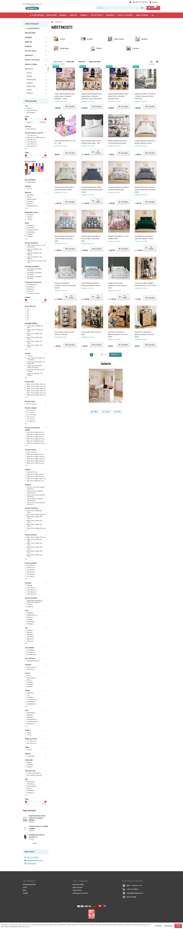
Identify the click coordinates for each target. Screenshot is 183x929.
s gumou (30, 291)
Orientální (31, 784)
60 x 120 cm (31, 414)
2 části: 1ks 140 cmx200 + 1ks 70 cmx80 (36, 358)
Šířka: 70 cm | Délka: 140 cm (36, 478)
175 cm (30, 356)
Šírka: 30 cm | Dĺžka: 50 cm (35, 481)
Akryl (29, 197)
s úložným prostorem (34, 773)
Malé (29, 762)
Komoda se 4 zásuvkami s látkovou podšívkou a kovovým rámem (117, 334)
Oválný (30, 619)
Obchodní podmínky (29, 884)
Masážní (30, 634)
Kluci (29, 675)
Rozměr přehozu (31, 535)
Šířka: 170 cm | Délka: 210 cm (34, 540)
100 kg (30, 214)
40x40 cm (31, 567)
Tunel (30, 604)
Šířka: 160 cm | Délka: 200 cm (36, 395)
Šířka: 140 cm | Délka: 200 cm (34, 511)
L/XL (29, 735)
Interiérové (31, 667)
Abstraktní (31, 713)
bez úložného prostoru (34, 775)
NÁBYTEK (73, 15)
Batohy (30, 632)
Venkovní (31, 669)
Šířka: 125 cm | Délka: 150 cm (36, 384)
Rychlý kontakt (31, 863)
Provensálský (32, 786)
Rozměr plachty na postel (34, 133)
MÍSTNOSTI (29, 69)
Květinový (31, 723)
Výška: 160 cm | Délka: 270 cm (35, 330)
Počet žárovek (30, 306)
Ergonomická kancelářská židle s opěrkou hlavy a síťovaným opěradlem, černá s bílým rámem (91, 96)
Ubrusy (30, 641)
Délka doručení (77, 887)
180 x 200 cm (32, 146)
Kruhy (30, 606)
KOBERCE (83, 15)
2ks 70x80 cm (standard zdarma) (34, 269)
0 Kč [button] (153, 8)
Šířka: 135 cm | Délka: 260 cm (34, 338)
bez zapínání (31, 654)
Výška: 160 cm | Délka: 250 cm (35, 326)
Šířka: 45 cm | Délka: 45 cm (36, 439)
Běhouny (30, 639)
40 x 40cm (31, 565)
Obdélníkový (32, 615)
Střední (30, 764)
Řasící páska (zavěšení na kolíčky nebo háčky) (34, 601)
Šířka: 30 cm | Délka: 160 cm (36, 459)
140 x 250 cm (32, 590)
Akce (30, 108)
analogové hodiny (33, 660)
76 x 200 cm (31, 421)
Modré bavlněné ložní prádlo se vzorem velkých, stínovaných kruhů (65, 238)
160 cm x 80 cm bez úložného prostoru (36, 495)
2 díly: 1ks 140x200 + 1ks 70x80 (34, 250)
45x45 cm (31, 572)
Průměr (27, 297)
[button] (158, 8)
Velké (30, 767)
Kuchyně (29, 76)
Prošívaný (30, 225)
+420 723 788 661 (32, 857)
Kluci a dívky (31, 678)
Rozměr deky (29, 382)
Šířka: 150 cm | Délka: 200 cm (36, 390)
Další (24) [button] (114, 355)
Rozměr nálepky (31, 408)
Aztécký (30, 715)
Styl (26, 779)
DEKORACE (110, 15)
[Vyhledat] (142, 8)
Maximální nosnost (31, 212)
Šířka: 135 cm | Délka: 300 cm (34, 346)
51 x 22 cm (31, 412)
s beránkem (31, 704)
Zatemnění (29, 760)
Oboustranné (32, 284)
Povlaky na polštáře (32, 266)
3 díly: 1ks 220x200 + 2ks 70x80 (34, 257)
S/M (29, 732)
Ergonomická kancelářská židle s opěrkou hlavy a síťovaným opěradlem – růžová (65, 96)
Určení (27, 673)
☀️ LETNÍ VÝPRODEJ (37, 15)
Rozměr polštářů (31, 563)
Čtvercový (31, 621)
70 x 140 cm (31, 741)
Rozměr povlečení (31, 243)
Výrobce (28, 126)
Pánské (30, 684)
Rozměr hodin (30, 401)
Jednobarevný (33, 721)
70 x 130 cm (31, 587)
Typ (26, 106)
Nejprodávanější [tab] (95, 62)
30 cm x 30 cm (32, 404)
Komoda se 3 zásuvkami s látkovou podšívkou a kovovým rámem (144, 334)
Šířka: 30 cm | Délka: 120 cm (36, 456)
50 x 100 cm (31, 410)
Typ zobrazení (30, 658)
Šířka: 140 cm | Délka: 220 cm (36, 514)
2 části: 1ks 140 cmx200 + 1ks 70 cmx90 (36, 362)
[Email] (130, 2)
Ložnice (29, 73)
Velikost (28, 470)
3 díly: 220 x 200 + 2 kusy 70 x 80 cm (36, 261)
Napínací (30, 289)
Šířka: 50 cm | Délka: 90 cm (36, 476)
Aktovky (30, 630)
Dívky (29, 680)
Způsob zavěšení (31, 598)
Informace (29, 881)
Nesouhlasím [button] (168, 926)
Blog (24, 890)
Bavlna (30, 203)
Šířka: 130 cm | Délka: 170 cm (36, 386)
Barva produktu (30, 162)
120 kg (30, 219)
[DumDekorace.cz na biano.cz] (91, 914)
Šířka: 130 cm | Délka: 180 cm (36, 388)
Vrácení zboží (77, 890)
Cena (27, 116)
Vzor (26, 710)
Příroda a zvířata (32, 230)
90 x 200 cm (31, 139)
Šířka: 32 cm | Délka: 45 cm (35, 463)
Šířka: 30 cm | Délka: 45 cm (35, 454)
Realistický (31, 232)
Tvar (26, 610)
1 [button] (92, 355)
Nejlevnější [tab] (70, 62)
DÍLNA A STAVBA (142, 15)
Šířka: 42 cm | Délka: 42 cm (35, 436)
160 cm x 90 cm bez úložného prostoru (36, 503)
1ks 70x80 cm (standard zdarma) (34, 273)
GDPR (25, 887)
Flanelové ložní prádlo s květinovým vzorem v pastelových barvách (65, 285)
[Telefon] (124, 889)
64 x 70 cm (31, 417)
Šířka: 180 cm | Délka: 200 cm (34, 521)
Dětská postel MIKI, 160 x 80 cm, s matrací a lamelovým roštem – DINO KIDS (145, 96)
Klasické (30, 693)
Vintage (30, 792)
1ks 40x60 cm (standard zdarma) (34, 277)
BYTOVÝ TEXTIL (96, 15)
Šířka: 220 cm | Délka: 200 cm (36, 528)
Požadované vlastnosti (33, 282)
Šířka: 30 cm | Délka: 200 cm (36, 461)
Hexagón (30, 624)
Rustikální (30, 790)
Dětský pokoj (30, 86)
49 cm (29, 188)
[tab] (151, 61)
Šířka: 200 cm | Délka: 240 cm (34, 552)
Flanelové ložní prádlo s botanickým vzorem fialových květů (117, 285)
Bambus (30, 201)
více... (26, 148)
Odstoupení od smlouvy (80, 893)
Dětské (30, 686)
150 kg (30, 217)
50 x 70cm (31, 576)
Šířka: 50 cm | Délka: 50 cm (35, 441)
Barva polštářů (30, 180)
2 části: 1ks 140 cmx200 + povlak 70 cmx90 (34, 366)
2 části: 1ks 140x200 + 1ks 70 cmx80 (35, 370)
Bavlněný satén (32, 206)
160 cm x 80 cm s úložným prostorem (35, 499)
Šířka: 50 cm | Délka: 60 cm (36, 443)
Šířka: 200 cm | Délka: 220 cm (34, 525)
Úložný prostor (30, 771)
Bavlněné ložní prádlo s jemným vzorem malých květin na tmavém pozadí (145, 189)
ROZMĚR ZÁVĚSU (31, 323)
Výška (27, 747)
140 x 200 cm (32, 144)
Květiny (30, 236)
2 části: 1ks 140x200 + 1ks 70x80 (35, 374)
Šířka (27, 799)
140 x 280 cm (32, 592)
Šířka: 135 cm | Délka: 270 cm (34, 342)
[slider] (26, 119)
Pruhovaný (31, 227)
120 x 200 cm (32, 142)
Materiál (28, 192)
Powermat (31, 756)
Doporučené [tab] (57, 62)
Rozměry (28, 583)
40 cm (29, 750)
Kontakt (25, 893)
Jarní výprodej (32, 110)
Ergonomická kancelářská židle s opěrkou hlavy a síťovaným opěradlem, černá (118, 96)
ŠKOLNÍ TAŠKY (51, 15)
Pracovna (29, 93)
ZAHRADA (62, 15)
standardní (31, 701)
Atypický (30, 613)
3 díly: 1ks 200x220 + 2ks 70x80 (34, 254)
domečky (30, 697)
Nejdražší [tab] (81, 62)
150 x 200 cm (32, 594)
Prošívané (31, 287)
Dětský (30, 717)
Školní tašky (31, 112)
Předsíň (29, 90)
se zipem (31, 652)
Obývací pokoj (31, 79)
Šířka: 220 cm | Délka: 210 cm (36, 137)
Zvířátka (30, 234)
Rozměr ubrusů (30, 450)
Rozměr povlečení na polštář (32, 429)
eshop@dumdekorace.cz (34, 860)
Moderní (31, 781)
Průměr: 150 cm (32, 472)
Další (34, 843)
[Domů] (33, 6)
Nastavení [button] (159, 926)
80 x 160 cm (31, 743)
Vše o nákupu (80, 881)
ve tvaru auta (32, 699)
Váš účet (154, 2)
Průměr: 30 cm (32, 452)
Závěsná (30, 636)
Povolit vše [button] (178, 925)
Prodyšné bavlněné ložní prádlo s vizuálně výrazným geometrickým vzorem (91, 189)
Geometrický (32, 719)
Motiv (27, 223)
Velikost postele (31, 739)
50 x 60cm (31, 574)
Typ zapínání (29, 648)
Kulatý (30, 617)
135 (101, 355)
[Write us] (124, 897)
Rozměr (28, 353)
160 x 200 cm (32, 135)
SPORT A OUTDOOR (125, 15)
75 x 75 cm (31, 419)
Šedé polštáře (32, 182)
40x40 (29, 585)
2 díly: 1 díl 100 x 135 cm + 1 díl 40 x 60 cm (36, 246)
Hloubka (28, 186)
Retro (29, 788)
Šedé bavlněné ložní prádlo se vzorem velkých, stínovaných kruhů (90, 238)
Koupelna (29, 83)
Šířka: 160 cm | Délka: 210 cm (36, 537)
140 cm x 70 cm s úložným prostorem (35, 491)
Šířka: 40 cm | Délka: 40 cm (36, 434)
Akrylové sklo (32, 199)
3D (28, 695)
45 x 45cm (31, 570)
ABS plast (30, 195)
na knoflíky (31, 650)
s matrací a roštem (33, 293)
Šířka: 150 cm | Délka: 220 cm (36, 393)
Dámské (30, 682)
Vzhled (27, 690)
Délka (27, 153)
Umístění (28, 665)
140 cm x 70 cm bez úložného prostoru (36, 488)
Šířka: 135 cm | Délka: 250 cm (34, 334)
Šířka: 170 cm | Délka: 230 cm (34, 544)
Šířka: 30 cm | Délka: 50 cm (35, 432)
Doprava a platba (78, 884)
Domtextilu (31, 129)
